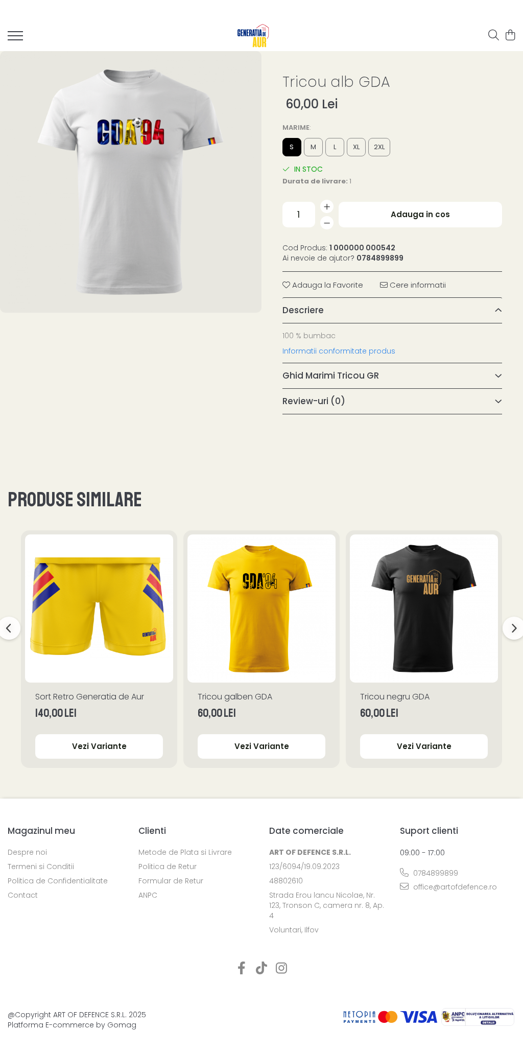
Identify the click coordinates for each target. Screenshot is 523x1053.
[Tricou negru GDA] (424, 608)
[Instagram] (282, 969)
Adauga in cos (420, 214)
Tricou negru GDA (395, 697)
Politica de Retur (167, 866)
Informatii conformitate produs (338, 351)
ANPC (147, 895)
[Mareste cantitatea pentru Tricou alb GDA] (327, 206)
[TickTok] (262, 969)
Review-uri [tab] (313, 401)
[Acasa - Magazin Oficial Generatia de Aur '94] (253, 35)
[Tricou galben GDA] (261, 608)
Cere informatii (417, 284)
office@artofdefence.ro (454, 887)
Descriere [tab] (303, 310)
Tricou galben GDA (235, 697)
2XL (379, 147)
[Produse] (15, 38)
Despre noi (27, 852)
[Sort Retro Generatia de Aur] (99, 608)
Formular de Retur (170, 881)
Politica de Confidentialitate (58, 881)
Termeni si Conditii (41, 866)
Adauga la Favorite (326, 284)
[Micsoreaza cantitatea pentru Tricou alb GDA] (327, 222)
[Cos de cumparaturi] (510, 36)
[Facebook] (242, 969)
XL (356, 147)
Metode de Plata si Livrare (185, 852)
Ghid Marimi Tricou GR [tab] (330, 375)
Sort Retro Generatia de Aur (89, 697)
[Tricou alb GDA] (131, 182)
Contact (23, 895)
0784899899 (434, 873)
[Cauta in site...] (493, 36)
